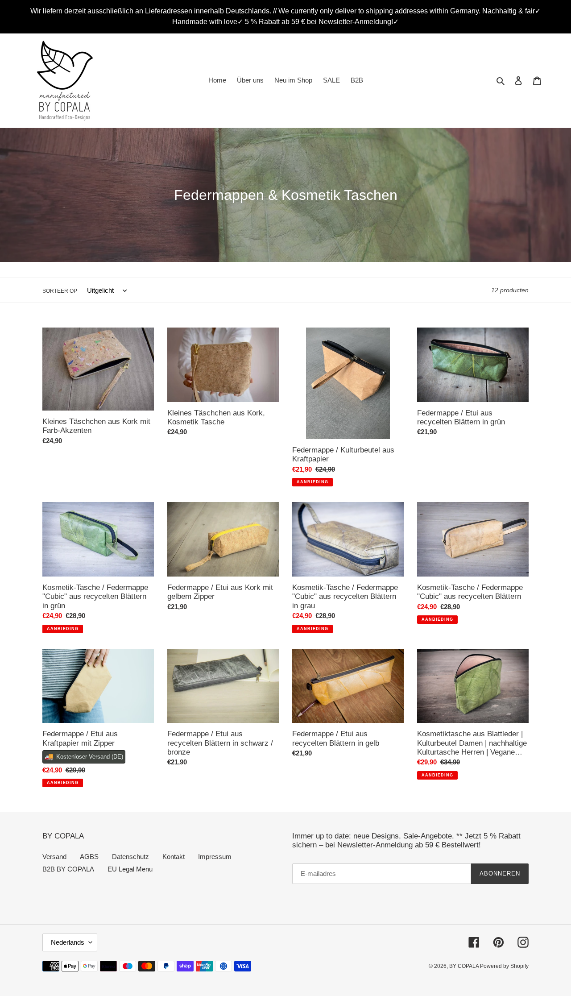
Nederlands (67, 942)
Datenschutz (130, 856)
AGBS (89, 856)
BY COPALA (464, 966)
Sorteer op (59, 291)
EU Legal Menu (130, 869)
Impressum (215, 856)
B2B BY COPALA (68, 869)
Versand (54, 856)
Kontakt (173, 856)
